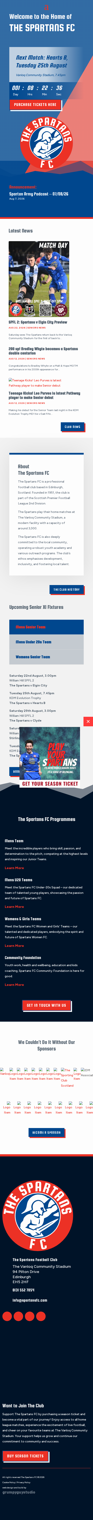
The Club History (66, 589)
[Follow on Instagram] (29, 1316)
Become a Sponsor (46, 1132)
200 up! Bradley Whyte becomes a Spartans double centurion (43, 350)
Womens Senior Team (33, 657)
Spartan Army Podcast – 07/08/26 (38, 193)
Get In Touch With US (46, 1005)
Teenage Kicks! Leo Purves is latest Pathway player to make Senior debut (44, 395)
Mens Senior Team (30, 627)
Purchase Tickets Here (35, 104)
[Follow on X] (7, 1316)
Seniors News (36, 327)
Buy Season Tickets (25, 1456)
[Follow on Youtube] (41, 1316)
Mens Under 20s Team (33, 642)
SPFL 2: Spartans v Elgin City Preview (38, 322)
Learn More (14, 868)
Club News (72, 427)
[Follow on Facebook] (18, 1316)
